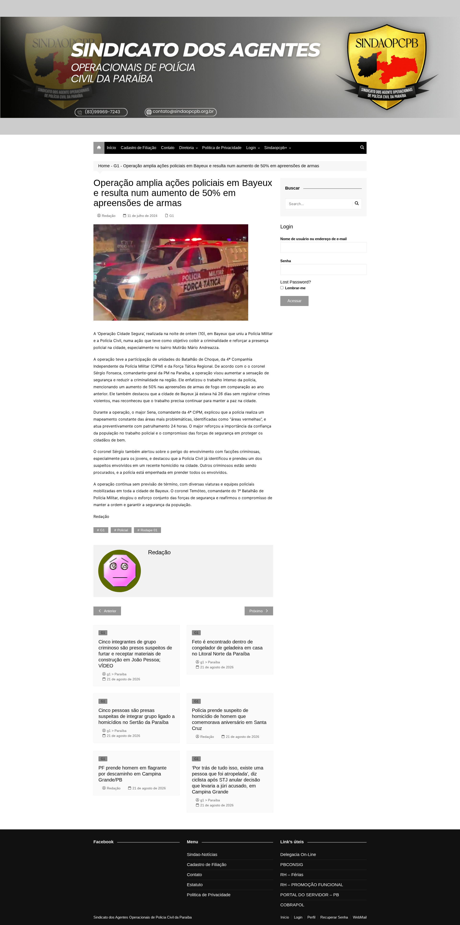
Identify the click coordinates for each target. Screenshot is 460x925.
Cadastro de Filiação (138, 148)
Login (251, 148)
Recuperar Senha (334, 917)
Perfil (311, 917)
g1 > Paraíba (116, 674)
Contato (167, 148)
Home (104, 165)
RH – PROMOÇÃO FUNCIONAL (311, 884)
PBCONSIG (291, 864)
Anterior (110, 611)
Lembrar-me (294, 288)
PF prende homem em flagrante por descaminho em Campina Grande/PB (132, 773)
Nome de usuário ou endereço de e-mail (313, 239)
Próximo (256, 611)
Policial (122, 530)
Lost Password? (295, 282)
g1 (102, 530)
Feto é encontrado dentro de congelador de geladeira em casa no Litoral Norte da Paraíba (227, 647)
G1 (116, 165)
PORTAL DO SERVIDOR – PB (309, 894)
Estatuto (195, 884)
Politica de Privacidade (222, 148)
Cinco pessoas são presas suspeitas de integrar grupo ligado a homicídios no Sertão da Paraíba (136, 716)
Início (111, 148)
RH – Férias (291, 874)
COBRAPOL (292, 904)
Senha (285, 261)
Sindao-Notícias (202, 854)
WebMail (360, 917)
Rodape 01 (149, 530)
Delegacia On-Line (298, 854)
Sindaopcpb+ (275, 148)
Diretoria (186, 148)
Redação (108, 216)
